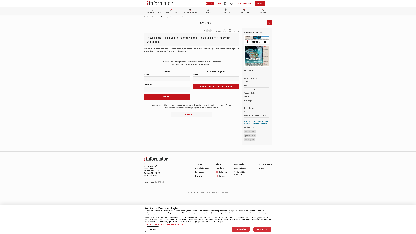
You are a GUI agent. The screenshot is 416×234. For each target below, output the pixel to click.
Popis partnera (177, 224)
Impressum (165, 224)
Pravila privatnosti (152, 224)
